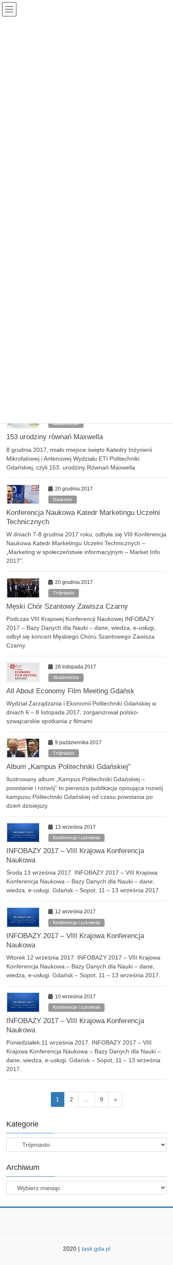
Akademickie (66, 423)
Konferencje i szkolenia (76, 837)
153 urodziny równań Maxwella (54, 437)
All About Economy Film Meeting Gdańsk (70, 691)
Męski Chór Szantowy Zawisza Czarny (67, 606)
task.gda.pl (95, 1248)
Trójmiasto (63, 592)
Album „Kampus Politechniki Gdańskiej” (68, 767)
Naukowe (62, 499)
